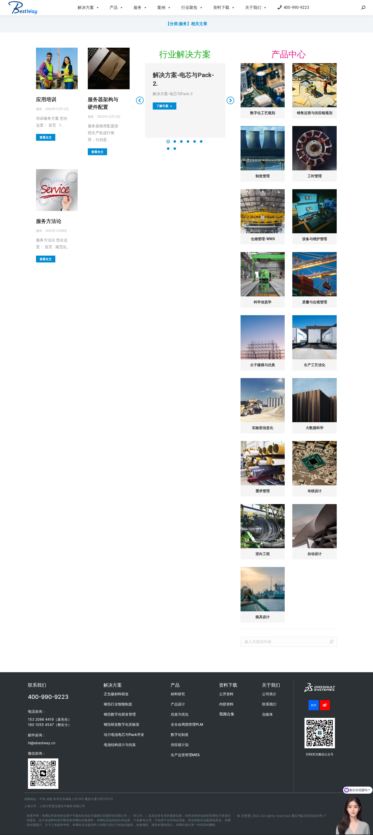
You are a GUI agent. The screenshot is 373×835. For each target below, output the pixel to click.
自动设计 (315, 554)
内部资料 (226, 704)
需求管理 (263, 491)
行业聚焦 (189, 7)
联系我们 (269, 704)
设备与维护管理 (314, 239)
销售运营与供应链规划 (314, 113)
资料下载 (221, 7)
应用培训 (46, 99)
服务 (137, 7)
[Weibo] (325, 705)
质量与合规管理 (314, 302)
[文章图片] (263, 85)
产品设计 (178, 704)
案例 (161, 7)
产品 (114, 7)
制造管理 (263, 176)
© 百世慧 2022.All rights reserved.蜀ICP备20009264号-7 (281, 816)
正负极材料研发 (116, 694)
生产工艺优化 (314, 365)
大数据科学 (315, 428)
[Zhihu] (314, 705)
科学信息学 (263, 302)
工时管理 (315, 176)
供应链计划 (180, 744)
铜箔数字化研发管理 (120, 714)
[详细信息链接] (56, 68)
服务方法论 (48, 221)
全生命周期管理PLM (187, 724)
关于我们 (253, 7)
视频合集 (226, 714)
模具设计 (263, 617)
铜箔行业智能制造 (118, 704)
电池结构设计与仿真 (120, 744)
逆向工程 (263, 554)
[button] (168, 141)
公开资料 (226, 694)
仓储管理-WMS (263, 239)
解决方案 (86, 7)
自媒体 (267, 714)
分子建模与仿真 (262, 365)
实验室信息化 (262, 428)
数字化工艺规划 (262, 113)
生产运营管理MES (185, 755)
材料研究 (178, 694)
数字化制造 (180, 734)
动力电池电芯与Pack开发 (124, 734)
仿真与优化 (180, 714)
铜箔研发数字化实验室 (121, 724)
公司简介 (269, 694)
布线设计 (315, 491)
